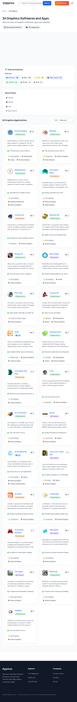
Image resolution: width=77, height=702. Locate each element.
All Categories (33, 27)
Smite (52, 413)
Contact (56, 678)
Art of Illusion (21, 413)
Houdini (18, 494)
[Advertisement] (38, 51)
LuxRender (54, 494)
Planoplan (53, 530)
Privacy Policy (58, 674)
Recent (10, 102)
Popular (10, 97)
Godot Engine (21, 131)
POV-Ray (18, 293)
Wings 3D (19, 254)
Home (4, 11)
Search (47, 3)
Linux (39, 77)
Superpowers (55, 332)
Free (9, 106)
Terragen (19, 571)
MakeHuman (20, 170)
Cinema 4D (19, 215)
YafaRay (18, 610)
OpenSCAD (54, 215)
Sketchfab (54, 254)
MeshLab (53, 571)
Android (12, 82)
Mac (27, 77)
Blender (52, 131)
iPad (39, 82)
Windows (13, 77)
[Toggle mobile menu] (72, 3)
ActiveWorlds (21, 451)
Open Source (12, 111)
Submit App (63, 3)
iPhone (26, 82)
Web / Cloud (55, 77)
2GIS (17, 332)
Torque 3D (54, 293)
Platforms (31, 678)
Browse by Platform (14, 27)
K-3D (51, 371)
